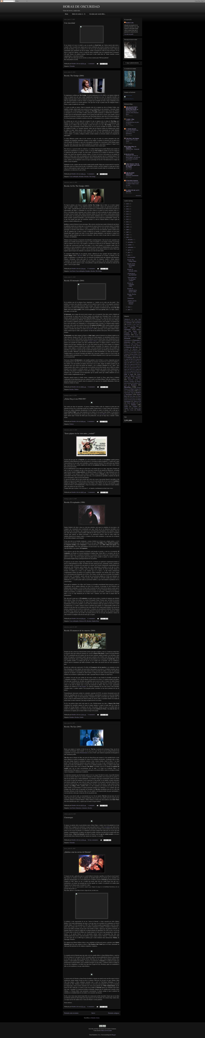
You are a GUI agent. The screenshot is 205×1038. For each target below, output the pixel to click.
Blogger (114, 1035)
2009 (127, 227)
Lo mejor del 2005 (128, 359)
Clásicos (139, 329)
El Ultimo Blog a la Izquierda (131, 147)
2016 (127, 209)
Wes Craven (130, 410)
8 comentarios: (91, 387)
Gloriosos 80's (82, 621)
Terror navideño (131, 403)
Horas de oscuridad (128, 95)
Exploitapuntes (127, 340)
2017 (127, 206)
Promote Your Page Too (128, 98)
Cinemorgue (68, 817)
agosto (129, 250)
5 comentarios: (91, 174)
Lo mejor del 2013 (133, 367)
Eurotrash (127, 338)
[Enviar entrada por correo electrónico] (97, 63)
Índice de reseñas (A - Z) (78, 14)
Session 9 (90, 328)
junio (129, 255)
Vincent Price (137, 408)
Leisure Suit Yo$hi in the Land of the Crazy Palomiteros (132, 131)
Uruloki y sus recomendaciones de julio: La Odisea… (132, 122)
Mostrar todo (138, 195)
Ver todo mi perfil (128, 34)
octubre (130, 245)
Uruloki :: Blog (130, 119)
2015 (127, 211)
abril (129, 309)
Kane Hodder (134, 354)
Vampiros (135, 406)
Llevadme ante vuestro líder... (97, 14)
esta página (107, 827)
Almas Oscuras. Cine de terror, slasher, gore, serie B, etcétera (133, 165)
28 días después (82, 686)
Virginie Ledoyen (92, 341)
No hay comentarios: (93, 840)
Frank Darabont (135, 344)
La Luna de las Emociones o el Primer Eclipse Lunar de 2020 (132, 183)
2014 (127, 214)
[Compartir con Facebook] (105, 64)
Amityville (138, 321)
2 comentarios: (91, 492)
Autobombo (129, 324)
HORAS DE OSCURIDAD (81, 6)
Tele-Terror (132, 398)
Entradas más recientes (71, 1013)
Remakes (81, 176)
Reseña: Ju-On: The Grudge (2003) (76, 186)
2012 (127, 219)
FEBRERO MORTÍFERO (132, 175)
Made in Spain (128, 374)
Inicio (93, 1013)
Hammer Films (127, 351)
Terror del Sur (132, 399)
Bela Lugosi (136, 324)
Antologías (129, 322)
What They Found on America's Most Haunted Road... (132, 112)
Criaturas (127, 335)
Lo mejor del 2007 (133, 361)
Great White (129, 168)
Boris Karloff (127, 326)
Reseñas (86, 176)
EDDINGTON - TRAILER (132, 149)
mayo (129, 307)
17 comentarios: (91, 268)
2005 (127, 237)
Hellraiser (135, 351)
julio (129, 252)
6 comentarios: (91, 1006)
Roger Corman (134, 389)
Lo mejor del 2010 (133, 364)
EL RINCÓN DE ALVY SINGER (132, 190)
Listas (136, 357)
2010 (127, 224)
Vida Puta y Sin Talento (132, 138)
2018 (127, 204)
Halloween (135, 349)
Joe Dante (134, 352)
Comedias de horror (130, 333)
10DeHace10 (127, 319)
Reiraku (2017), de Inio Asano (132, 140)
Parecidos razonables (129, 381)
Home (66, 14)
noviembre (130, 242)
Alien (132, 321)
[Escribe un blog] (102, 64)
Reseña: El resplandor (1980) (74, 502)
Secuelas (131, 391)
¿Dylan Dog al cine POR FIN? (75, 399)
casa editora (103, 414)
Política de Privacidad (106, 1030)
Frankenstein (127, 345)
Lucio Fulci (136, 372)
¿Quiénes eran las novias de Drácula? (77, 852)
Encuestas (137, 336)
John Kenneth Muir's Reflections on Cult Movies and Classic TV (132, 108)
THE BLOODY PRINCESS (130, 173)
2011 (127, 222)
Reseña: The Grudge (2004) (74, 75)
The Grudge (92, 176)
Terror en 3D (137, 401)
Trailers (126, 406)
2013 (127, 216)
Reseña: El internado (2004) (74, 280)
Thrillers (76, 389)
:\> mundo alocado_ (131, 129)
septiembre (130, 247)
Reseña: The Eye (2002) (72, 726)
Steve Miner (133, 396)
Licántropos (129, 357)
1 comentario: (91, 63)
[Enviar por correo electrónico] (100, 64)
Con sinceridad (69, 23)
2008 (127, 229)
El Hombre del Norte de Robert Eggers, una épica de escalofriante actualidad (133, 157)
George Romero (137, 345)
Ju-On (100, 95)
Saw (125, 391)
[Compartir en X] (104, 64)
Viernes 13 (127, 408)
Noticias (72, 424)
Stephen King (95, 621)
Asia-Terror (72, 271)
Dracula (136, 335)
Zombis (81, 717)
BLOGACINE (130, 154)
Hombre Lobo (130, 23)
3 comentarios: (91, 421)
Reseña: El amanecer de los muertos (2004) (79, 630)
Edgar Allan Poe (128, 336)
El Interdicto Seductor (132, 180)
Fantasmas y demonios (81, 808)
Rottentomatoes (84, 752)
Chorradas (72, 66)
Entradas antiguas (113, 1013)
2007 (127, 232)
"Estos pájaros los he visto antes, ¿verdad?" (79, 433)
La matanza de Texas (136, 356)
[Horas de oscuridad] (125, 97)
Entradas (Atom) (95, 1018)
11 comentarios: (91, 618)
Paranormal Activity (133, 379)
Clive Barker (132, 331)
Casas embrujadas (74, 176)
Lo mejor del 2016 (133, 371)
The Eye (80, 255)
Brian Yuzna (136, 326)
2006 (127, 234)
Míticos (129, 378)
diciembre (130, 239)
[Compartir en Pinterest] (107, 64)
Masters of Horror (136, 376)
